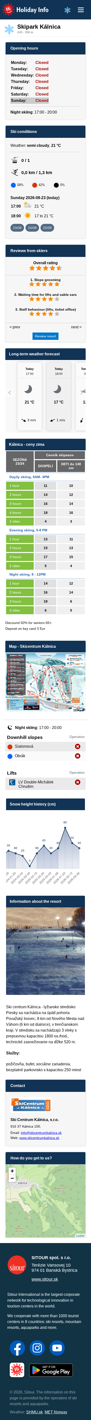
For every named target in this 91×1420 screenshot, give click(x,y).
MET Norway (56, 1412)
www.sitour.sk (45, 1279)
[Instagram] (37, 1348)
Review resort (45, 336)
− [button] (12, 1178)
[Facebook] (17, 1348)
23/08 (17, 228)
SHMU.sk (34, 1412)
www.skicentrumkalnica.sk (39, 1138)
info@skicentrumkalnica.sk (41, 1133)
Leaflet (80, 1235)
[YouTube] (57, 1348)
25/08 (47, 228)
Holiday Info (20, 6)
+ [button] (12, 1171)
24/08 (32, 228)
